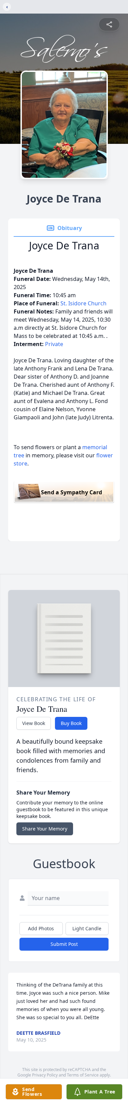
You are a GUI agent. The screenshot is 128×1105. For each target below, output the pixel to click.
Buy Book (71, 723)
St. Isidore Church (83, 303)
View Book (33, 723)
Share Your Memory (44, 828)
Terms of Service (83, 1075)
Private (54, 344)
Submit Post (64, 944)
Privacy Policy (45, 1075)
